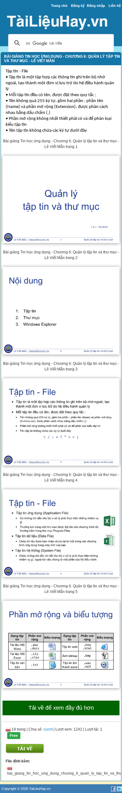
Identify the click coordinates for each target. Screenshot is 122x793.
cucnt (48, 729)
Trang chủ (59, 5)
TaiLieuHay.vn (39, 789)
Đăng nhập (96, 5)
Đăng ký (77, 5)
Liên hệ (115, 5)
